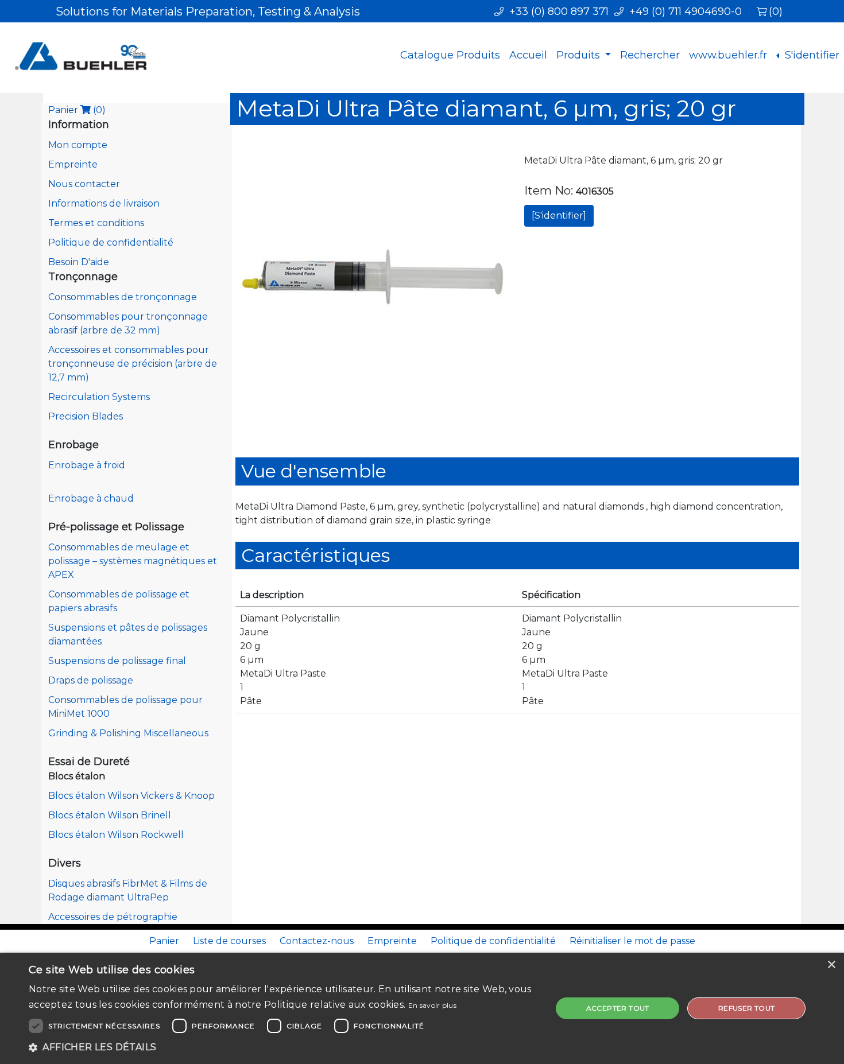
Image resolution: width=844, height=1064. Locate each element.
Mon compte (77, 144)
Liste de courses (229, 940)
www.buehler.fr (728, 55)
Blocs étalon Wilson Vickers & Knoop (131, 795)
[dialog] (422, 1008)
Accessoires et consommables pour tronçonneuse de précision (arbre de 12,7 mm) (132, 363)
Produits (579, 55)
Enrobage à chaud (91, 498)
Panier (77, 109)
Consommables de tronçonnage (122, 297)
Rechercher (650, 55)
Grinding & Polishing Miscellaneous (128, 733)
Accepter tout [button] (617, 1008)
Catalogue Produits (450, 55)
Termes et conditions (96, 223)
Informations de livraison (104, 203)
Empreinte (73, 164)
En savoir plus (432, 1005)
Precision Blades (85, 416)
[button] (282, 1047)
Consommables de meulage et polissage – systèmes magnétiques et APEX (132, 561)
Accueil (528, 55)
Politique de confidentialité (110, 242)
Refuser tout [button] (746, 1008)
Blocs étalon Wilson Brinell (109, 815)
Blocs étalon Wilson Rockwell (116, 834)
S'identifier (810, 55)
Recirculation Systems (99, 396)
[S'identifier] (559, 215)
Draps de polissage (90, 680)
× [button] (831, 965)
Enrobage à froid (86, 465)
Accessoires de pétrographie (112, 916)
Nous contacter (84, 183)
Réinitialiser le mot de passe (632, 940)
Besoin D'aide (78, 262)
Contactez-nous (317, 940)
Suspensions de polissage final (117, 660)
